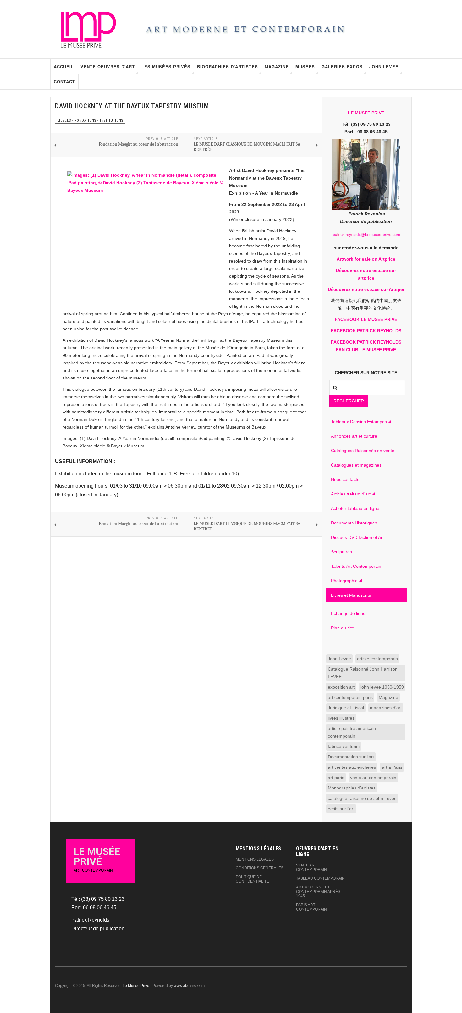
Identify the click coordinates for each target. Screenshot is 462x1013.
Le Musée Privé (136, 985)
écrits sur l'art (341, 808)
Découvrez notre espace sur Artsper (366, 289)
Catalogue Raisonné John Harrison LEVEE (363, 673)
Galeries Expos (342, 66)
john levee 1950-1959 (382, 686)
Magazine (277, 66)
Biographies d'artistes (227, 66)
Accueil (64, 66)
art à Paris (392, 767)
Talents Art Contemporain (356, 566)
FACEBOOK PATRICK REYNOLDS (366, 330)
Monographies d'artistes (352, 787)
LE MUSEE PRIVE (366, 112)
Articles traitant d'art (351, 493)
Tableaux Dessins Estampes (359, 421)
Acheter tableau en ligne (355, 508)
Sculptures (341, 551)
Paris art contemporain (311, 907)
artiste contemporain (377, 658)
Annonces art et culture (354, 436)
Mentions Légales (255, 859)
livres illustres (341, 718)
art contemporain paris (350, 697)
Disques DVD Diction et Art (357, 537)
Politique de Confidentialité (252, 879)
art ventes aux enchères (352, 767)
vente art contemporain (373, 777)
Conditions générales (259, 868)
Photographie (344, 580)
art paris (336, 777)
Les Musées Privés (165, 66)
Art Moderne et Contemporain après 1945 (318, 891)
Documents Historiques (354, 522)
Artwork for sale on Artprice (366, 259)
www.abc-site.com (189, 985)
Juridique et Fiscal (346, 707)
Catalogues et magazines (356, 465)
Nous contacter (346, 479)
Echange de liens (348, 613)
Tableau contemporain (320, 878)
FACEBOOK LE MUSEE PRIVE (366, 319)
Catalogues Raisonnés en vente (362, 450)
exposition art (341, 686)
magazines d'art (386, 707)
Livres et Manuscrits (351, 595)
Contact (64, 82)
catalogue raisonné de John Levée (362, 798)
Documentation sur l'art (351, 756)
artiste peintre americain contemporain (352, 732)
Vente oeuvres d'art (107, 66)
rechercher (348, 400)
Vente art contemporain (311, 867)
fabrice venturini (344, 746)
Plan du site (342, 627)
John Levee (384, 66)
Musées (305, 66)
